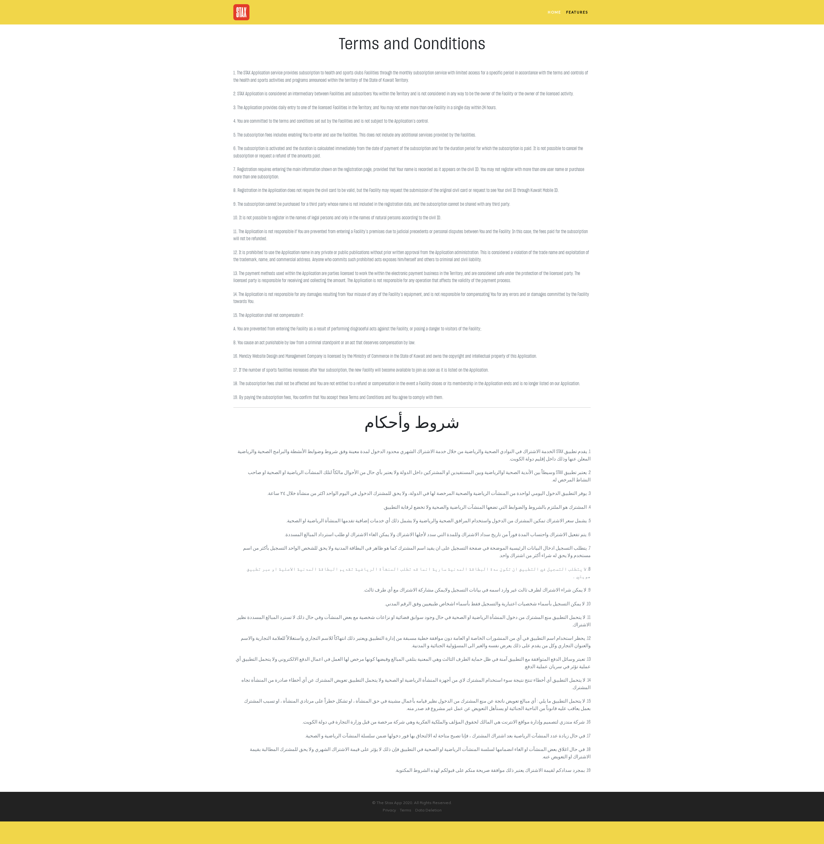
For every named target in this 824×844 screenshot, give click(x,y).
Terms (405, 810)
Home (554, 12)
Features (577, 12)
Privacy (389, 810)
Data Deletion (428, 810)
